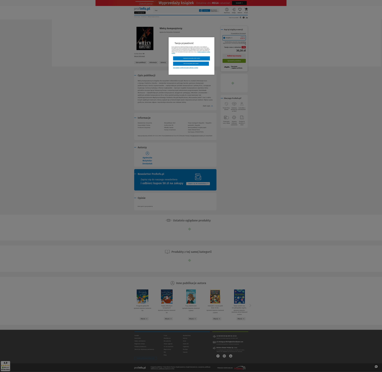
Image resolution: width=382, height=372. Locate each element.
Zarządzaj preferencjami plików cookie (185, 68)
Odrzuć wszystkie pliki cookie (190, 63)
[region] (191, 56)
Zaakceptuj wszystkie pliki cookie (191, 58)
